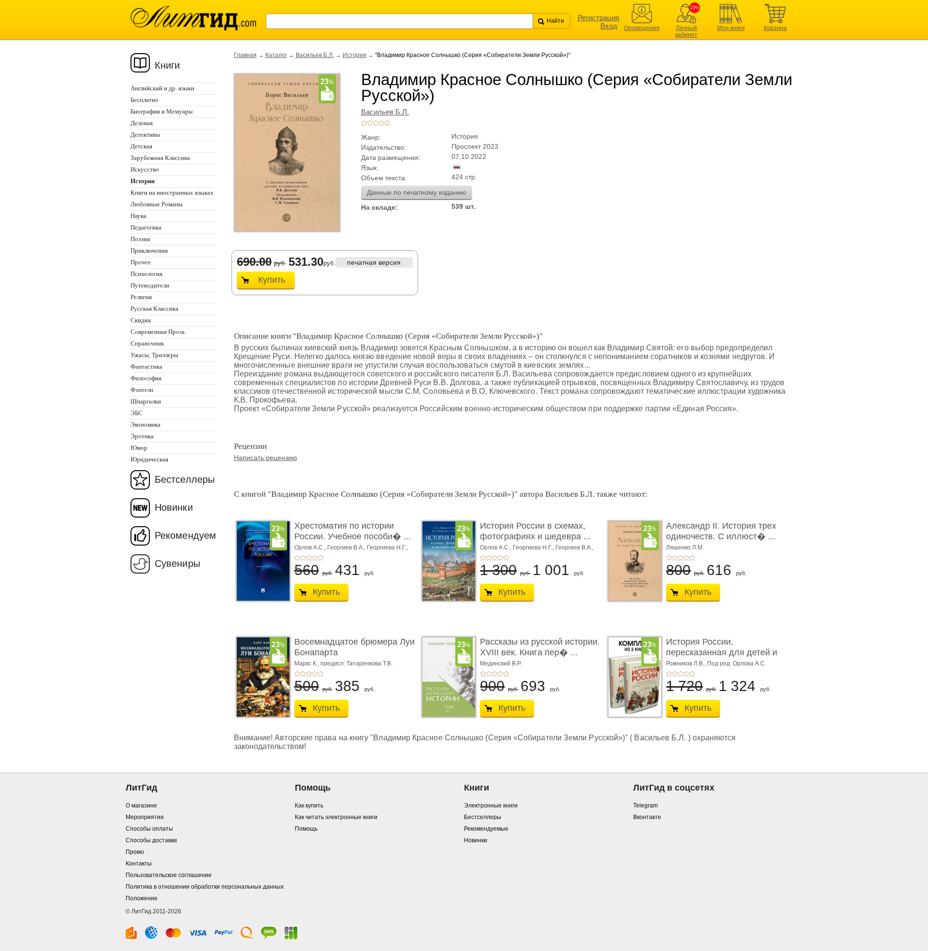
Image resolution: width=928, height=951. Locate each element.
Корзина (775, 28)
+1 (364, 123)
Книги (167, 65)
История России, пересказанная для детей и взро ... (721, 652)
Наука (138, 215)
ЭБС (136, 413)
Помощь (306, 828)
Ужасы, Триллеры (154, 355)
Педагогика (145, 227)
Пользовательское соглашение (169, 875)
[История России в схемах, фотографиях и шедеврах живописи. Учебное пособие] (446, 561)
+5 (387, 123)
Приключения (149, 250)
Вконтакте (647, 817)
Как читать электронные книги (336, 817)
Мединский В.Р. (501, 663)
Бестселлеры (185, 479)
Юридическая (149, 459)
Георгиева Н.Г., (387, 547)
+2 (370, 123)
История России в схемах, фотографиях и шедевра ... (535, 531)
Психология (146, 273)
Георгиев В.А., (347, 547)
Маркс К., (307, 663)
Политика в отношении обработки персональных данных (205, 886)
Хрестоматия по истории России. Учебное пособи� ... (352, 531)
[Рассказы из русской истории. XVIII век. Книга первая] (446, 677)
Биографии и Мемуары (161, 111)
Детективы (145, 134)
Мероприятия (145, 817)
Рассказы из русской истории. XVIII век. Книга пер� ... (540, 647)
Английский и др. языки (162, 88)
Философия (145, 378)
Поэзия (140, 239)
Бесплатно (144, 99)
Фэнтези (141, 389)
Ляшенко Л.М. (685, 547)
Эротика (142, 436)
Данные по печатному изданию (416, 192)
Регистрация (598, 18)
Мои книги (731, 28)
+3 (375, 123)
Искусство (144, 169)
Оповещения (642, 28)
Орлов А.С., (310, 547)
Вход (608, 26)
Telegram (645, 805)
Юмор (138, 447)
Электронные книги (491, 805)
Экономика (145, 424)
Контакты (139, 863)
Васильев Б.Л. (315, 55)
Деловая (141, 123)
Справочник (147, 343)
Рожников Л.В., (686, 663)
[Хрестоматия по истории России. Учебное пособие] (261, 561)
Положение (142, 898)
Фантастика (146, 366)
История (354, 55)
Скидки (140, 320)
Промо (135, 852)
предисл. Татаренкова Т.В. (356, 663)
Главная (245, 55)
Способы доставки (151, 840)
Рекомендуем (185, 535)
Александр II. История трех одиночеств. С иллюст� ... (721, 531)
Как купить (309, 805)
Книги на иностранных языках (172, 192)
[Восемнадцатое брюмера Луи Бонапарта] (261, 677)
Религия (141, 297)
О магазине (141, 805)
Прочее (140, 262)
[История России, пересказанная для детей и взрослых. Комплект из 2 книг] (632, 677)
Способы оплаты (149, 828)
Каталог (276, 55)
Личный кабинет (686, 31)
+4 (381, 123)
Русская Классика (154, 308)
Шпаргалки (145, 401)
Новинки (174, 507)
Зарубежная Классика (160, 157)
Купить (271, 280)
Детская (141, 146)
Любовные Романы (156, 204)
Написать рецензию (265, 457)
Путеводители (149, 285)
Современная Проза (157, 331)
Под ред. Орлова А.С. (736, 663)
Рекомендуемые (486, 828)
